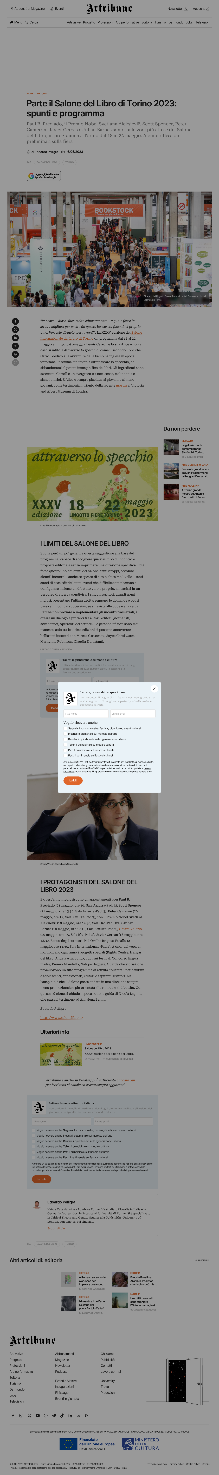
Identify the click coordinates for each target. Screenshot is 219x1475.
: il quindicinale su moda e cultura (91, 744)
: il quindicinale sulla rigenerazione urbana (97, 739)
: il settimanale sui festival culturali (90, 755)
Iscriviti (73, 780)
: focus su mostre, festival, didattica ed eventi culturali (104, 728)
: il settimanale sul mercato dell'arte (93, 733)
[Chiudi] (154, 689)
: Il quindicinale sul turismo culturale (91, 750)
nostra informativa (116, 765)
